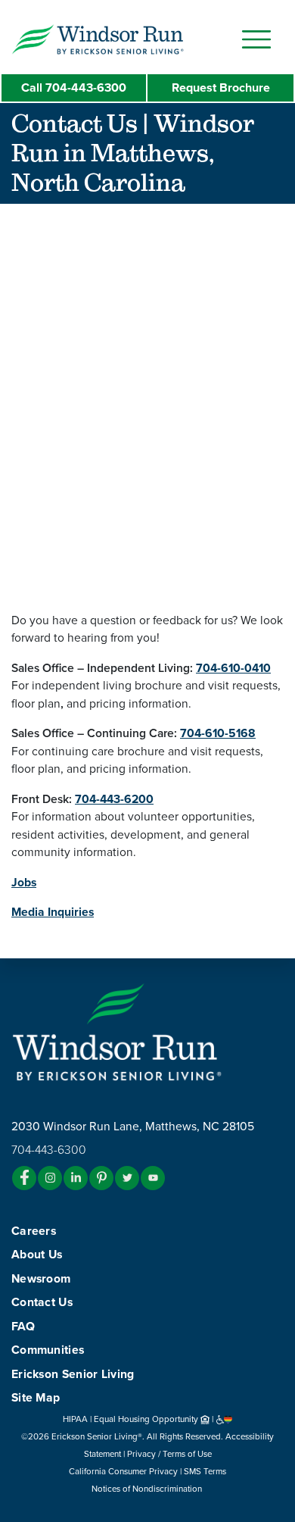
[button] (128, 38)
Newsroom (40, 1279)
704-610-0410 (233, 668)
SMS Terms (205, 1471)
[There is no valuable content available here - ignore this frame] (147, 393)
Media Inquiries (52, 912)
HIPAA (75, 1419)
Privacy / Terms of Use (169, 1454)
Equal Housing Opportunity (147, 1419)
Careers (33, 1231)
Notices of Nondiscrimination (148, 1488)
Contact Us (42, 1302)
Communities (47, 1350)
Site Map (35, 1398)
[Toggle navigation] (256, 39)
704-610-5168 (218, 733)
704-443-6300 (73, 87)
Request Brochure (221, 87)
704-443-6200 (114, 799)
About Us (36, 1254)
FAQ (23, 1326)
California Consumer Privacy (123, 1471)
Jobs (23, 882)
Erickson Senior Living (73, 1374)
